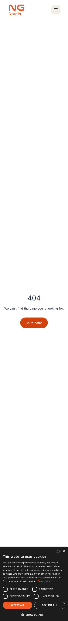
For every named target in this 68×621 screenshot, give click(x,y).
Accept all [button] (17, 605)
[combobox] (58, 551)
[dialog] (34, 584)
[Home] (17, 10)
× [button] (63, 551)
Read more (44, 581)
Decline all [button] (49, 605)
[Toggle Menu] (55, 9)
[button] (34, 615)
